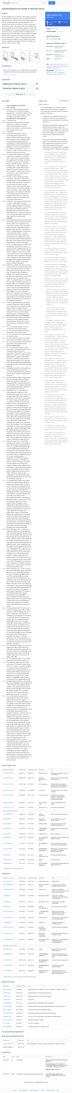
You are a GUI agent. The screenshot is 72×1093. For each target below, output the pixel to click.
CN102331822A (7, 863)
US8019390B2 (7, 823)
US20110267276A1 (8, 795)
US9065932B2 (7, 895)
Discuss (63, 74)
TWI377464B (6, 834)
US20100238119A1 (8, 814)
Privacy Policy (50, 1090)
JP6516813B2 (6, 993)
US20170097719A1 (8, 917)
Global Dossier (57, 74)
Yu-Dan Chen (54, 28)
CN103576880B (7, 989)
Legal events (49, 66)
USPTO (56, 70)
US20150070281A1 (8, 889)
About (14, 1090)
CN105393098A (7, 1006)
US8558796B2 (7, 819)
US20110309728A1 (8, 802)
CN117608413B (7, 970)
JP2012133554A (7, 1020)
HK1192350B (6, 1023)
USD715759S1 (7, 881)
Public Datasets (34, 1090)
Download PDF (53, 22)
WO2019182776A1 (8, 927)
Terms (42, 1090)
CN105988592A (7, 954)
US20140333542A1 (8, 884)
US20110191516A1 (8, 790)
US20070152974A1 (8, 778)
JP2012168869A (7, 1009)
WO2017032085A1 (8, 911)
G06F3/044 (8, 70)
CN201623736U (7, 828)
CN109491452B (7, 960)
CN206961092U (7, 1016)
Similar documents (59, 66)
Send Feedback (23, 1090)
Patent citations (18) (54, 64)
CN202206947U (7, 859)
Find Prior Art (64, 22)
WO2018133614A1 (8, 1013)
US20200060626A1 (8, 939)
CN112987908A (7, 965)
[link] (20, 71)
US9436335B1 (7, 906)
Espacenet (49, 74)
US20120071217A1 (8, 807)
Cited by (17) (63, 64)
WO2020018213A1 (8, 933)
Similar (50, 24)
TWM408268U (7, 837)
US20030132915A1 (8, 773)
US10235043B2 (7, 922)
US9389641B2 (7, 902)
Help (58, 1090)
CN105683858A (7, 1026)
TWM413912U (7, 855)
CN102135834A (7, 843)
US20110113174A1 (8, 784)
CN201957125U (7, 848)
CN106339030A (7, 1003)
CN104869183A (7, 949)
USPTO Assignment (59, 72)
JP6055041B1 (6, 999)
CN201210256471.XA (8, 1043)
